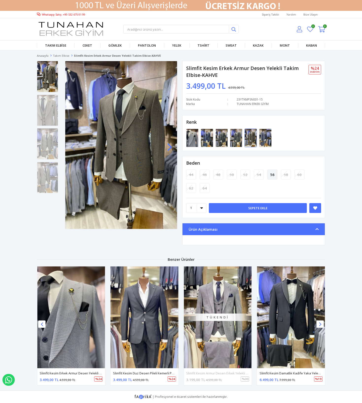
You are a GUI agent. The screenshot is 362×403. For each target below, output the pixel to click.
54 (259, 174)
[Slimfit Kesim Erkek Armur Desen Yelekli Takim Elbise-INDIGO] (265, 137)
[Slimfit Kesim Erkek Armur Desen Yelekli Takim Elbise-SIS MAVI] (192, 137)
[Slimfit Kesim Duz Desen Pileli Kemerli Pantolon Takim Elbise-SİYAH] (145, 317)
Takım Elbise (55, 45)
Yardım (291, 14)
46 (204, 174)
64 (204, 188)
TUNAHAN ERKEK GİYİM (253, 104)
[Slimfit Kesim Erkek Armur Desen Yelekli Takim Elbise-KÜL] (236, 137)
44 (191, 174)
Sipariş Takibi (270, 14)
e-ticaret (180, 396)
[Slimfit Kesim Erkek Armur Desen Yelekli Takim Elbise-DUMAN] (222, 137)
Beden (193, 163)
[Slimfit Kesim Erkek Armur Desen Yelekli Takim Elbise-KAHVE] (251, 137)
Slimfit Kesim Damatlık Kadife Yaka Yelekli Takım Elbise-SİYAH (305, 373)
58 (286, 174)
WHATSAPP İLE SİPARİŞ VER (8, 380)
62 (191, 188)
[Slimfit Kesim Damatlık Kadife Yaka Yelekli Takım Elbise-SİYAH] (291, 317)
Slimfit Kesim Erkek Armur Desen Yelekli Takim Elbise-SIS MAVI (86, 373)
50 (232, 174)
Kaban (311, 45)
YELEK (176, 45)
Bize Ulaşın (310, 14)
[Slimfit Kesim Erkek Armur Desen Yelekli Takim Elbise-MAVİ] (207, 137)
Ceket (87, 45)
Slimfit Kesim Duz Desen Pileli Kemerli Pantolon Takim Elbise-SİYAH (162, 373)
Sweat (231, 45)
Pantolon (147, 45)
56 (272, 174)
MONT (285, 45)
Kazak (258, 45)
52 (245, 174)
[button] (170, 145)
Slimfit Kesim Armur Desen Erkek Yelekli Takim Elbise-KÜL (228, 373)
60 (299, 174)
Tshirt (203, 45)
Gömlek (115, 45)
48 (218, 174)
